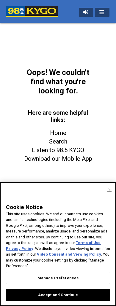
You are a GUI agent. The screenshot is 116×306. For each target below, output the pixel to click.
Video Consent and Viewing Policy (69, 254)
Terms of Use (88, 242)
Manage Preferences (58, 278)
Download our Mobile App (58, 158)
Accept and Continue (58, 295)
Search (58, 141)
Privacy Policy (19, 248)
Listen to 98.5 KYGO (58, 150)
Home (58, 132)
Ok (109, 190)
